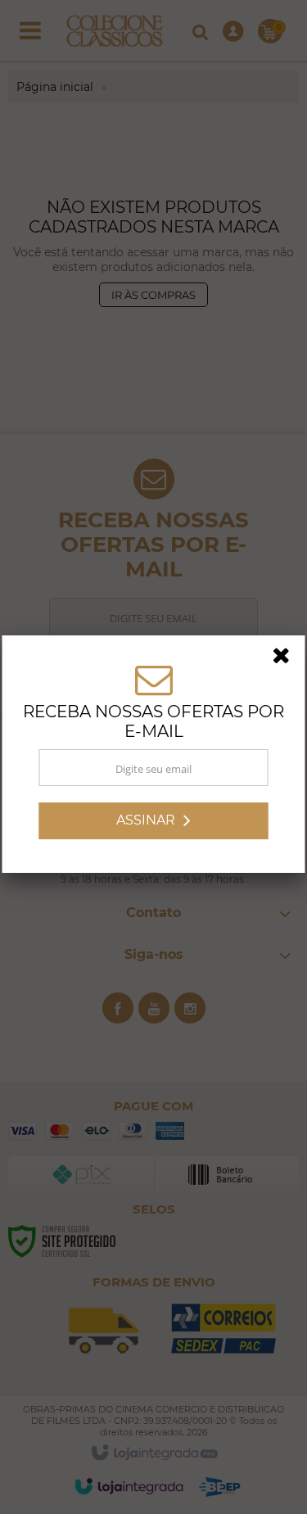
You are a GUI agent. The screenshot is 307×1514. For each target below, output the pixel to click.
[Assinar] (154, 823)
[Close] (286, 661)
